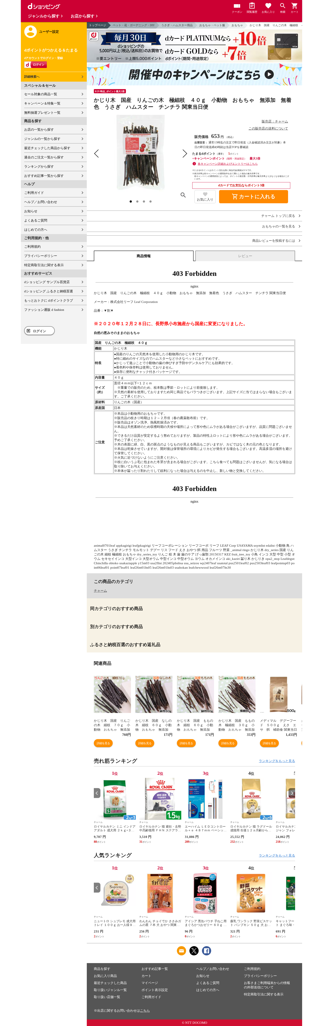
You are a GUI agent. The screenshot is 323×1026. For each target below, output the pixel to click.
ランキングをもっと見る (277, 761)
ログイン (39, 331)
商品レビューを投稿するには (273, 240)
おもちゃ (237, 25)
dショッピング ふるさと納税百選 (48, 291)
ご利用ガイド (34, 192)
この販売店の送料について (268, 128)
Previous (97, 793)
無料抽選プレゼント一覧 (42, 112)
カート (146, 976)
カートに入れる (254, 197)
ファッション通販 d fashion (44, 309)
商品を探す (102, 969)
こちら (145, 1010)
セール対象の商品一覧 (40, 94)
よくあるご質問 (35, 220)
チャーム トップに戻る (278, 216)
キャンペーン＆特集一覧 (42, 103)
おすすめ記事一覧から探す (44, 176)
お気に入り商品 (105, 976)
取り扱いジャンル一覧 (110, 990)
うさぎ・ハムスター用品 (177, 25)
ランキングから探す (39, 166)
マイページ (150, 983)
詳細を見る (103, 743)
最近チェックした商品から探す (47, 148)
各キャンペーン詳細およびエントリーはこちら (228, 163)
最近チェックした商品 (110, 983)
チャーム (100, 590)
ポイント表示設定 (155, 990)
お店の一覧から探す (39, 129)
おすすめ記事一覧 (155, 969)
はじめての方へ (35, 229)
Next (292, 793)
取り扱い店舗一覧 (107, 997)
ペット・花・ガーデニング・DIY (134, 25)
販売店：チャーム (275, 121)
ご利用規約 (32, 246)
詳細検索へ (32, 76)
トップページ (97, 25)
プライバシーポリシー (40, 256)
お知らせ (30, 211)
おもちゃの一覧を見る (278, 226)
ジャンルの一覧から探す (42, 139)
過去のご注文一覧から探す (44, 157)
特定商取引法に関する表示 (44, 265)
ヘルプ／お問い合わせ (40, 202)
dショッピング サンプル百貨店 (47, 282)
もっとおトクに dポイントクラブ (48, 300)
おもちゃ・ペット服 (212, 25)
